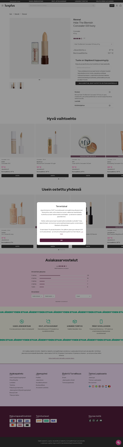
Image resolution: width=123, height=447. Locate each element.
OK (61, 240)
